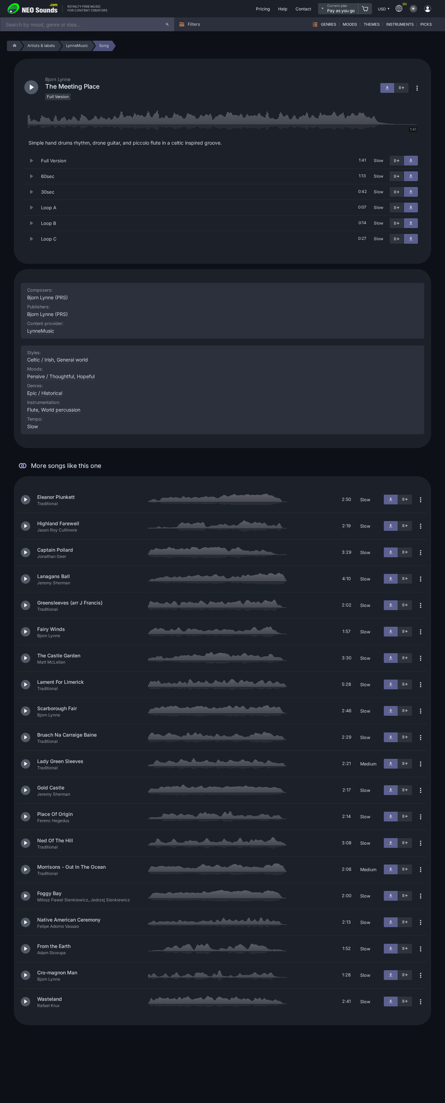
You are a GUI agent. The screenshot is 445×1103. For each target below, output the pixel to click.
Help (282, 8)
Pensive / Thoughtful (50, 376)
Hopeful (86, 376)
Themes (372, 24)
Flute (32, 410)
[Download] (411, 160)
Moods (350, 24)
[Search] (167, 24)
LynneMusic (40, 331)
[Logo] (32, 8)
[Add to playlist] (396, 160)
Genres (328, 24)
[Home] (13, 46)
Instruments (400, 24)
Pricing (263, 8)
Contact (303, 8)
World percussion (60, 410)
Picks (426, 24)
